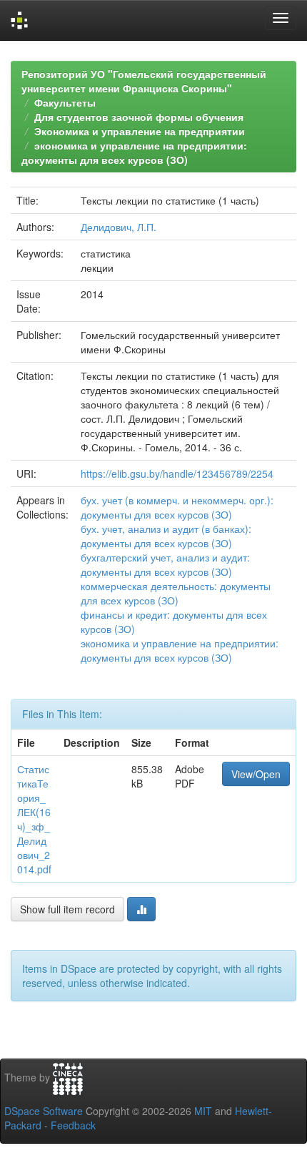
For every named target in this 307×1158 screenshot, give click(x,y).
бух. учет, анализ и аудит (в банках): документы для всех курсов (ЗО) (166, 535)
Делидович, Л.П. (118, 227)
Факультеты (65, 102)
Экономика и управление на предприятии (139, 131)
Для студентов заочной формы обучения (138, 116)
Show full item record (67, 909)
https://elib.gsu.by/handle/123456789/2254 (177, 473)
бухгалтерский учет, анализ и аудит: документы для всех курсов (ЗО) (165, 564)
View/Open (256, 774)
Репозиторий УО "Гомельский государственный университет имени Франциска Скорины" (143, 81)
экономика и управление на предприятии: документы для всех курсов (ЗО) (134, 152)
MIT (203, 1111)
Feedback (73, 1125)
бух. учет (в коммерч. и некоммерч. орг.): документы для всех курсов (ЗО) (177, 507)
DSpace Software (43, 1111)
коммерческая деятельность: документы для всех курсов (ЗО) (176, 593)
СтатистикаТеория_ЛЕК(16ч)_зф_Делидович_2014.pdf (34, 819)
